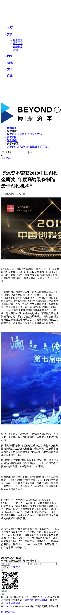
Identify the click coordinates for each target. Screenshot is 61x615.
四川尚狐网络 (13, 603)
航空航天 (18, 40)
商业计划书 (33, 146)
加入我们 (22, 146)
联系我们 (44, 146)
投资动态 (6, 158)
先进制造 (18, 46)
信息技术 (18, 43)
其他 (15, 49)
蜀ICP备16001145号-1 (36, 600)
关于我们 (12, 146)
